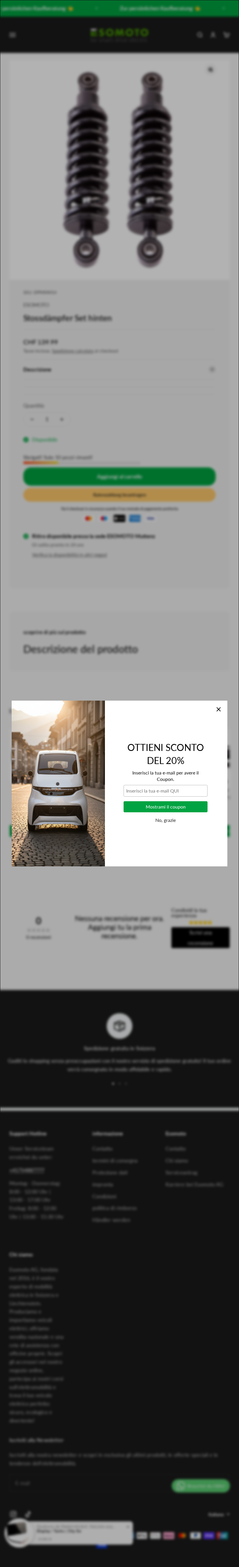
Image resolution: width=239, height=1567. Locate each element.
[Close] (219, 709)
